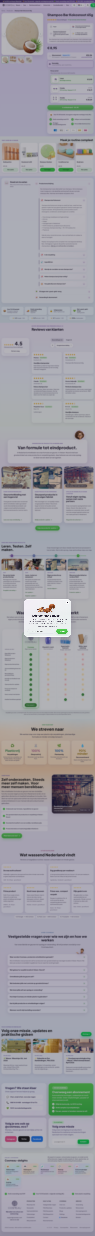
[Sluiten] (67, 602)
